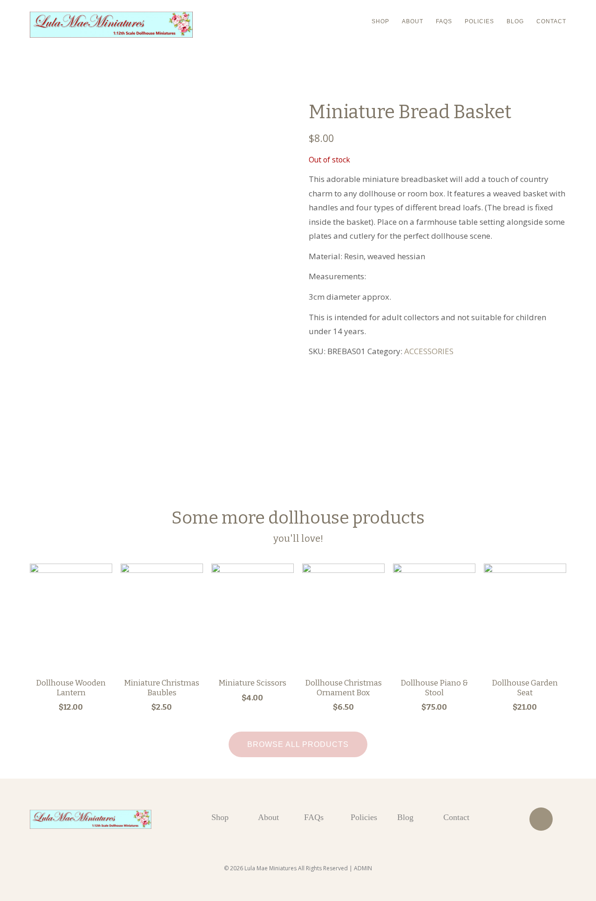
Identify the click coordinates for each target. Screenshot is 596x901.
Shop (380, 21)
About (412, 21)
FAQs (444, 21)
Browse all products (298, 744)
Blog (515, 21)
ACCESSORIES (429, 351)
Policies (479, 21)
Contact (551, 21)
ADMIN (363, 868)
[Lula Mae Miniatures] (111, 24)
